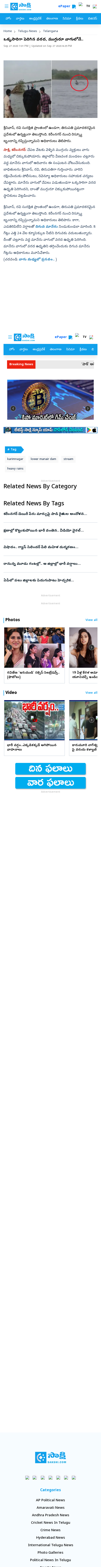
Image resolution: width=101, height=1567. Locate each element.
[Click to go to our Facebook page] (27, 1477)
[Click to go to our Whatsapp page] (35, 1477)
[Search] (74, 6)
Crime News (50, 1530)
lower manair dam (43, 459)
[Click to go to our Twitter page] (43, 1477)
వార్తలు (20, 19)
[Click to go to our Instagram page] (51, 1477)
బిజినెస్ (92, 19)
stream (68, 459)
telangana (50, 31)
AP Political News (50, 1500)
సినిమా (67, 19)
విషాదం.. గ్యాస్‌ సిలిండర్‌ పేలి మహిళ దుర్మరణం (48, 547)
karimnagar (15, 459)
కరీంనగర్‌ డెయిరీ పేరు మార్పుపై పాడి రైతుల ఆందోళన (49, 514)
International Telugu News (50, 1545)
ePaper (65, 6)
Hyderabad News (50, 1538)
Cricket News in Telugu (50, 1523)
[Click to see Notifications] (94, 6)
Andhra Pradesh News (50, 1515)
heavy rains (15, 469)
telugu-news (27, 31)
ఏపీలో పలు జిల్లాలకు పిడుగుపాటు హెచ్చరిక (46, 580)
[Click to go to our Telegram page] (66, 1477)
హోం (8, 19)
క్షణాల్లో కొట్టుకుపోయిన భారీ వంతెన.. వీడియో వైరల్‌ (50, 530)
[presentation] (9, 647)
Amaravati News (51, 1508)
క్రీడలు (79, 19)
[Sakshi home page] (50, 1457)
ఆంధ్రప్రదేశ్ (35, 19)
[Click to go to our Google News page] (74, 1477)
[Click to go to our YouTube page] (58, 1477)
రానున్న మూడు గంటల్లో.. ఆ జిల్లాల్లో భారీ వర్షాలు (50, 564)
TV (88, 6)
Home (8, 31)
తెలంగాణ (52, 19)
